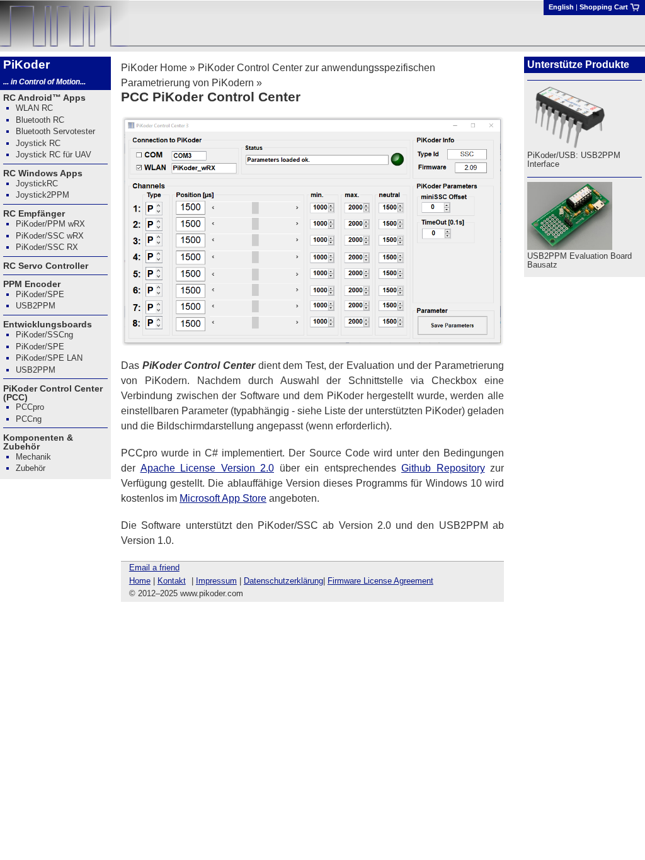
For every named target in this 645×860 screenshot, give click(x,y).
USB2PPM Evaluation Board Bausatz (579, 260)
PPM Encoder (31, 284)
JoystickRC (37, 183)
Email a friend (154, 567)
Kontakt (171, 581)
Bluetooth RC (40, 120)
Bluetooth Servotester (55, 131)
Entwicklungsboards (47, 324)
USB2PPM (35, 305)
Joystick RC (38, 143)
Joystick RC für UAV (53, 154)
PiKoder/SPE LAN (49, 358)
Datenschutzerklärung (283, 581)
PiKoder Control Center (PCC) (53, 392)
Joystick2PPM (42, 195)
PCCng (29, 419)
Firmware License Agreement (380, 581)
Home (140, 581)
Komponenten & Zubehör (38, 442)
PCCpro (30, 407)
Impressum (216, 581)
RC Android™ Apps (44, 98)
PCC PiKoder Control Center (210, 96)
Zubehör (30, 468)
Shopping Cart (604, 7)
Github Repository (443, 468)
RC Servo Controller (45, 266)
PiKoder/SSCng (44, 334)
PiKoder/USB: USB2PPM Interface (573, 159)
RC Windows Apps (43, 173)
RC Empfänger (34, 213)
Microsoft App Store (223, 498)
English (561, 7)
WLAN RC (34, 108)
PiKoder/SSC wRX (50, 235)
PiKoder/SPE (40, 294)
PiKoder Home (154, 67)
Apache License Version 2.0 (207, 468)
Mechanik (33, 456)
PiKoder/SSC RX (47, 247)
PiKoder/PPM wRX (50, 224)
